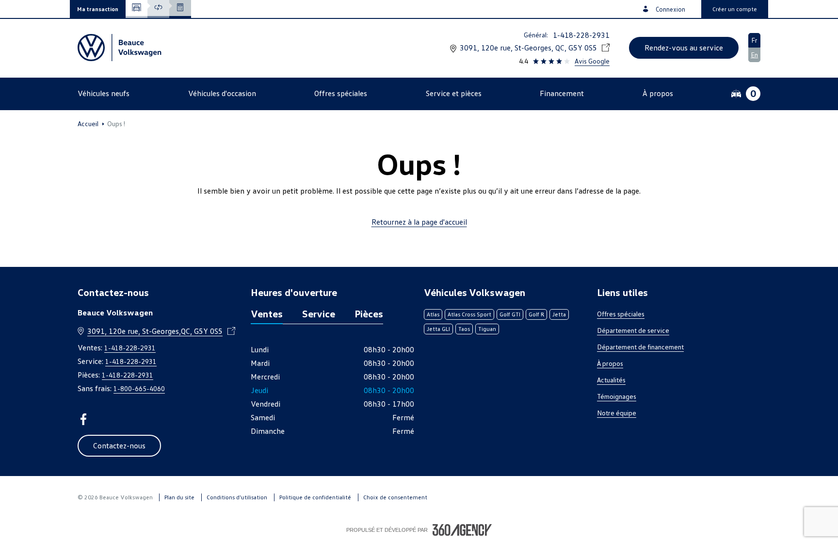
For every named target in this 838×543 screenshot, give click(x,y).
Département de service (633, 330)
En (754, 54)
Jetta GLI (438, 328)
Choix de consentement (395, 497)
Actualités (611, 380)
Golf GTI (510, 314)
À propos (610, 363)
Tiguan (487, 328)
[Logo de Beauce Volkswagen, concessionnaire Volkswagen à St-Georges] (121, 47)
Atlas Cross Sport (469, 314)
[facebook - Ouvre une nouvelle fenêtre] (83, 419)
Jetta (559, 314)
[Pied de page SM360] (462, 530)
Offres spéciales (621, 314)
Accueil (88, 124)
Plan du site (179, 497)
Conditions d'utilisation (237, 497)
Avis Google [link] (592, 61)
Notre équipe (616, 413)
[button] (98, 9)
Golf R (536, 314)
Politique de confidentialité (315, 497)
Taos (464, 328)
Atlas (433, 314)
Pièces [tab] (369, 313)
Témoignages (616, 396)
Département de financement (640, 347)
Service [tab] (318, 313)
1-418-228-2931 (581, 35)
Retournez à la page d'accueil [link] (419, 222)
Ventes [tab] (267, 313)
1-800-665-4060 (139, 388)
